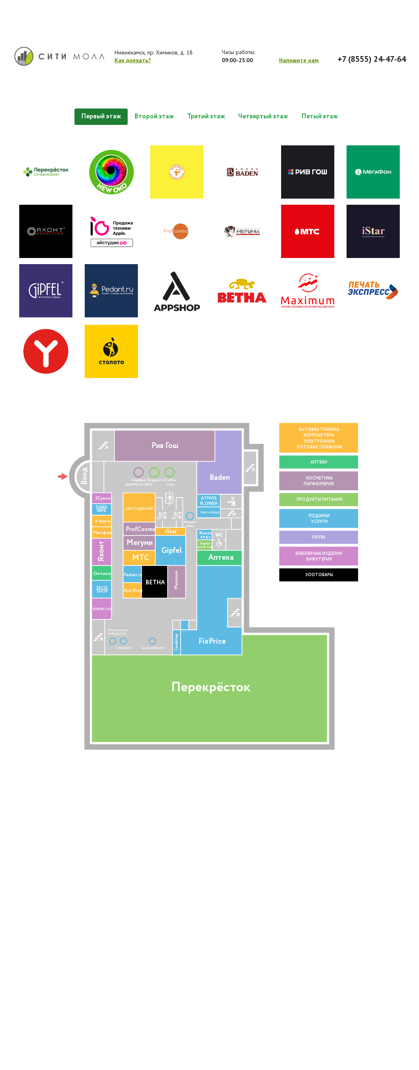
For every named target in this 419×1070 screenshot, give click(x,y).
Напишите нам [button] (299, 60)
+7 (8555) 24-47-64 (372, 59)
